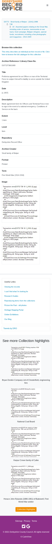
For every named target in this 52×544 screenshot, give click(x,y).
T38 (10, 24)
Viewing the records (12, 287)
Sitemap (18, 521)
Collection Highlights (26, 509)
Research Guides (11, 296)
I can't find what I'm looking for (16, 291)
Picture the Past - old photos (15, 305)
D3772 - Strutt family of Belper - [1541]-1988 (21, 22)
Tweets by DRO (10, 328)
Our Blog (7, 319)
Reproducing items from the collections (19, 301)
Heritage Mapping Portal (13, 310)
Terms (34, 521)
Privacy (27, 521)
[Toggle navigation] (47, 5)
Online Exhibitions (11, 314)
